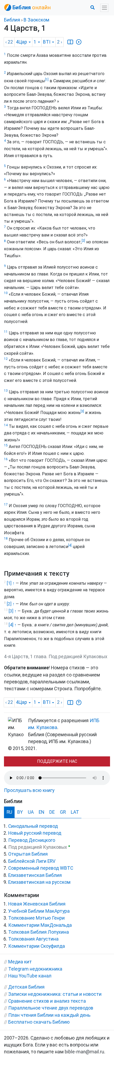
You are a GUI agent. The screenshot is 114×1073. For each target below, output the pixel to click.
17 (6, 504)
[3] (82, 411)
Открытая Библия (28, 854)
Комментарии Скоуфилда (36, 946)
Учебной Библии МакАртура (39, 911)
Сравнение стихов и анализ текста (47, 1001)
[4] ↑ (12, 624)
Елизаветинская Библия (35, 875)
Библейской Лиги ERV (31, 861)
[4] (70, 545)
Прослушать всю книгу (29, 790)
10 (6, 293)
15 (6, 445)
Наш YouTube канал (29, 976)
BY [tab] (20, 812)
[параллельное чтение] (70, 41)
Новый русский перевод (34, 833)
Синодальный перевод (33, 826)
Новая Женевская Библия (36, 904)
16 (6, 459)
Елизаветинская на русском (39, 882)
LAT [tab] (75, 812)
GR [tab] (63, 812)
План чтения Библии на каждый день (49, 1015)
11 (6, 332)
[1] (47, 79)
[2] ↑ (11, 603)
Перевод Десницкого (31, 840)
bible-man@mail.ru (84, 1051)
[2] (83, 241)
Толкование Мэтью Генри (36, 918)
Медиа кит (20, 961)
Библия (12, 20)
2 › (59, 42)
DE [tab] (52, 812)
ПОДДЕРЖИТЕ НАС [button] (57, 761)
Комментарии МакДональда (40, 925)
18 (6, 538)
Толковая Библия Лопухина (38, 932)
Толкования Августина (33, 939)
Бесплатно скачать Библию (39, 1022)
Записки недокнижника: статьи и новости (55, 994)
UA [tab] (31, 812)
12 (6, 359)
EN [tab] (41, 812)
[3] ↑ (12, 611)
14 (6, 425)
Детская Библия (26, 987)
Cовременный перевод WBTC (40, 868)
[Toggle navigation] (104, 8)
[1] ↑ (11, 583)
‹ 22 (9, 42)
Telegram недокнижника (35, 969)
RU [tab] (9, 812)
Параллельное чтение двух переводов (50, 1008)
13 (6, 391)
